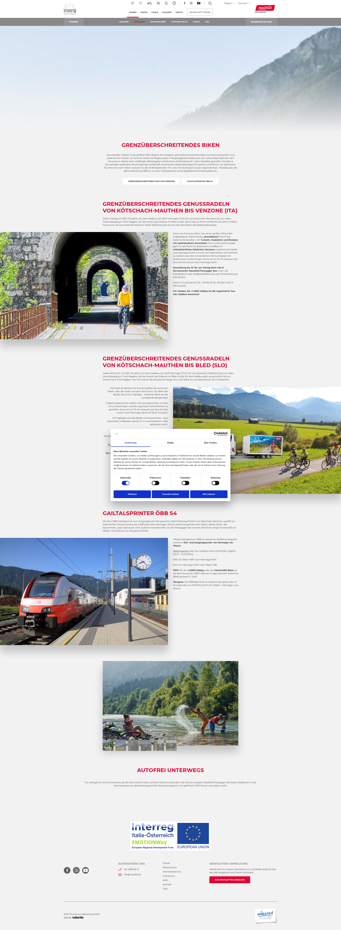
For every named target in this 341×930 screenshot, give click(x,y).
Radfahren (139, 22)
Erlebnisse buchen (261, 22)
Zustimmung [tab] (131, 443)
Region (228, 3)
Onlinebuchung (229, 274)
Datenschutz (170, 867)
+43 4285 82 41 (131, 869)
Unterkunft (199, 12)
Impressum (169, 876)
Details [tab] (170, 443)
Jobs (165, 889)
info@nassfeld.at (202, 274)
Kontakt (167, 884)
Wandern (124, 22)
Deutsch (243, 3)
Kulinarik (167, 12)
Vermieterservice (172, 871)
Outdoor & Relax (179, 22)
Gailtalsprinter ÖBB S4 (200, 181)
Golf (207, 22)
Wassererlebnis (158, 22)
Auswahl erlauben (170, 494)
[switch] (155, 483)
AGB (165, 880)
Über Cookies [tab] (210, 443)
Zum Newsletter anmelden (230, 880)
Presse (166, 863)
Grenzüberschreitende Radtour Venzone (151, 181)
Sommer (134, 12)
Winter (144, 12)
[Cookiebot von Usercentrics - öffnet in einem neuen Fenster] (216, 434)
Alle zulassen (209, 494)
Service (179, 12)
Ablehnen (132, 494)
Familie (196, 22)
